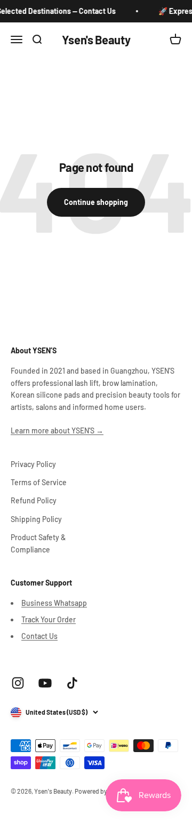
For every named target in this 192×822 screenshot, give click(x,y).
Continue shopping (96, 202)
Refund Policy (34, 500)
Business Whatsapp (54, 602)
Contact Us (39, 636)
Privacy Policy (33, 464)
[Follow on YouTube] (45, 683)
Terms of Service (39, 482)
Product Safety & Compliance (38, 543)
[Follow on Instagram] (18, 683)
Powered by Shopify (102, 791)
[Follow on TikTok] (72, 683)
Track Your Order (48, 619)
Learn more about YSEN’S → (57, 430)
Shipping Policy (36, 519)
